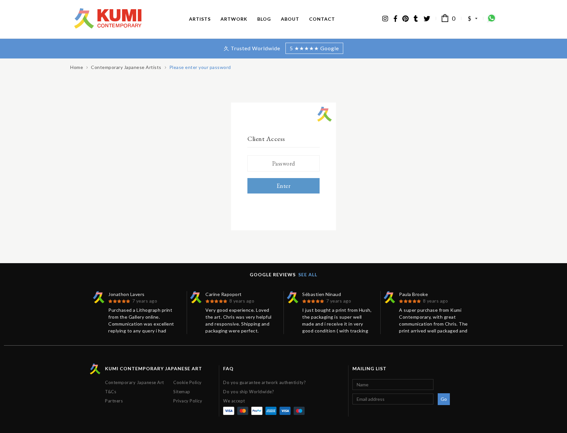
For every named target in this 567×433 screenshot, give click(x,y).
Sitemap (181, 391)
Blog (264, 19)
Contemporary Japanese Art (134, 382)
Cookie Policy (187, 382)
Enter (284, 186)
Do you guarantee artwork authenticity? (264, 382)
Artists (200, 19)
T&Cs (110, 391)
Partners (114, 400)
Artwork (233, 19)
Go (444, 399)
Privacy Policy (187, 400)
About (290, 19)
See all (307, 274)
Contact (322, 19)
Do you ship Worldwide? (248, 391)
